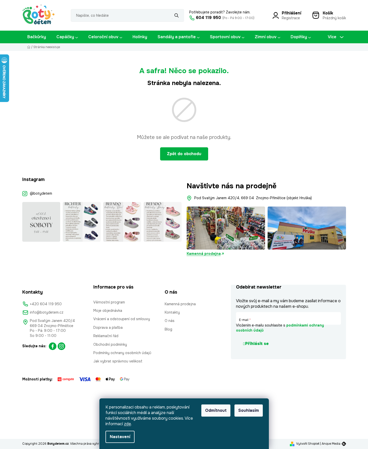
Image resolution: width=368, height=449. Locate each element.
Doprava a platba (108, 327)
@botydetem (41, 193)
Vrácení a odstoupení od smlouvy (121, 319)
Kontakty (172, 312)
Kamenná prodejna (204, 253)
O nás (170, 320)
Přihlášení (291, 13)
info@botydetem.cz (46, 312)
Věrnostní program (109, 302)
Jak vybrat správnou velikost (117, 361)
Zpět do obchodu (184, 153)
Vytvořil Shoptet (307, 444)
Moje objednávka (107, 310)
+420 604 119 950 (46, 304)
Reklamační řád (105, 336)
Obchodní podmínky (110, 344)
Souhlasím (248, 410)
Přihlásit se (257, 343)
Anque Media (331, 444)
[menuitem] (36, 37)
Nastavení (120, 436)
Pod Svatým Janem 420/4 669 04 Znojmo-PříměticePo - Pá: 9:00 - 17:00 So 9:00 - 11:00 (52, 328)
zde (127, 423)
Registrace (291, 18)
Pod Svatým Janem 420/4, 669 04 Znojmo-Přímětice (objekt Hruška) (253, 198)
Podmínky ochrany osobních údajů (122, 353)
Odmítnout (216, 410)
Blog (168, 329)
